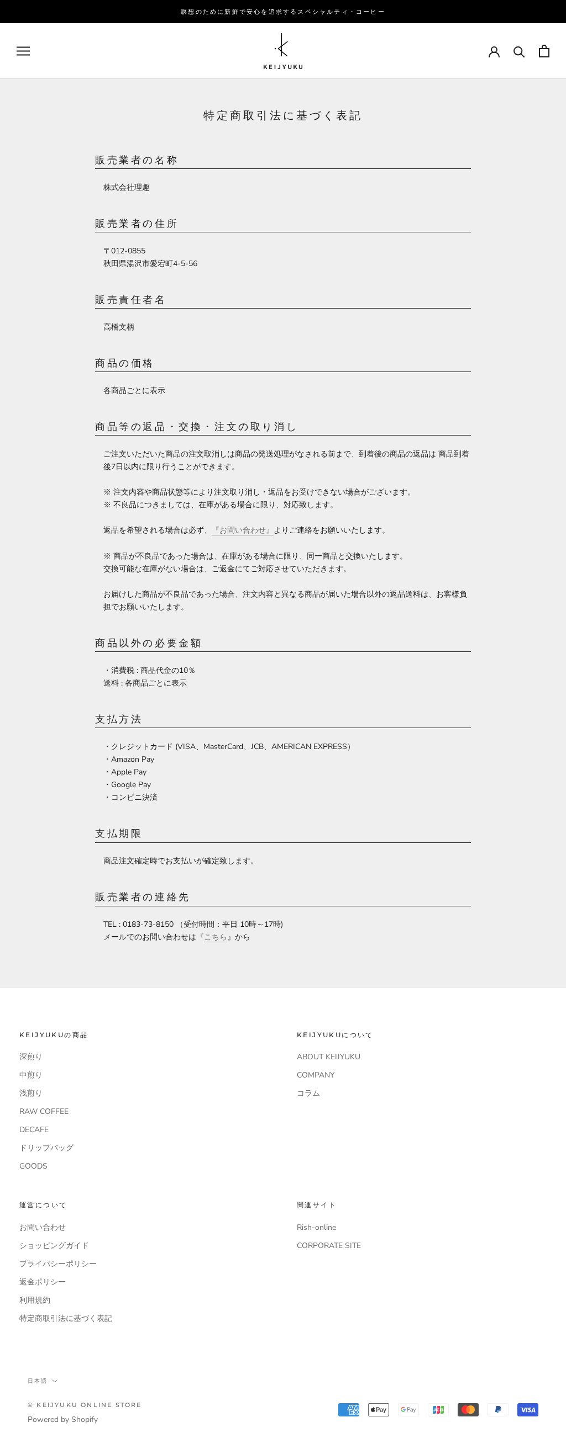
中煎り (31, 1075)
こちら (215, 937)
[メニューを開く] (23, 51)
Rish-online (316, 1227)
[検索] (519, 51)
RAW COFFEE (44, 1111)
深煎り (31, 1057)
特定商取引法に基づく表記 (65, 1318)
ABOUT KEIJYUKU (328, 1057)
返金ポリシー (42, 1282)
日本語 (38, 1380)
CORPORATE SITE (329, 1245)
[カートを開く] (544, 51)
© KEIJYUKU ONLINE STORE (85, 1405)
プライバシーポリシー (58, 1264)
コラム (308, 1093)
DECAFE (34, 1129)
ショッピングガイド (54, 1245)
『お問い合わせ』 (243, 530)
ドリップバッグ (46, 1148)
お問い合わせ (42, 1227)
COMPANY (315, 1075)
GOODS (33, 1166)
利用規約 (34, 1300)
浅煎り (31, 1093)
